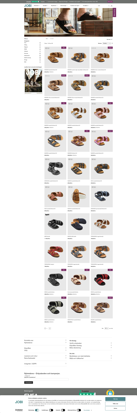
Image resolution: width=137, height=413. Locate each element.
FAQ (25, 350)
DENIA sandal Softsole (49, 292)
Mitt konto (110, 1)
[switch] (51, 410)
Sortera (100, 43)
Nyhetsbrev (28, 342)
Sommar (26, 53)
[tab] (112, 39)
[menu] (64, 5)
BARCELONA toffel (72, 236)
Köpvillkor (27, 348)
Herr (25, 42)
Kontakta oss (28, 340)
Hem (47, 38)
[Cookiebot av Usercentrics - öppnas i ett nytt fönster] (19, 410)
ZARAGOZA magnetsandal (73, 264)
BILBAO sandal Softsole (96, 319)
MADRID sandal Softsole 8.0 (97, 97)
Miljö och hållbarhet (76, 358)
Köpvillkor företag (76, 345)
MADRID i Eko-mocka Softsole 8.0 (98, 69)
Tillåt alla (115, 399)
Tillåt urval (115, 403)
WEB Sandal (47, 236)
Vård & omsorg (27, 57)
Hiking (25, 44)
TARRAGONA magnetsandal (97, 236)
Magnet (26, 47)
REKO (25, 49)
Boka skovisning (75, 348)
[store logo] (28, 5)
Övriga (25, 59)
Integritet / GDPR (30, 364)
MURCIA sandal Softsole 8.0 (74, 181)
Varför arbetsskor (76, 343)
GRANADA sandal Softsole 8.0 (51, 181)
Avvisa (115, 408)
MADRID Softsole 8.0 (72, 153)
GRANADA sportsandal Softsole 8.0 (98, 208)
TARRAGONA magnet (49, 264)
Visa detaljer (87, 410)
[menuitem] (37, 5)
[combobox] (103, 5)
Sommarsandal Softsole (73, 292)
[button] (110, 393)
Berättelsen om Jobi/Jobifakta (80, 356)
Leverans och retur (30, 356)
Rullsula (26, 51)
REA (25, 62)
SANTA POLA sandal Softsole (74, 319)
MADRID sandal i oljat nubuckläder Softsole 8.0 (78, 69)
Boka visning (114, 12)
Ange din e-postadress (30, 377)
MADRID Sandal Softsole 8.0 (50, 69)
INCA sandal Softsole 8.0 (96, 181)
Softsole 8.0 (26, 55)
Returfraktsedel (29, 358)
